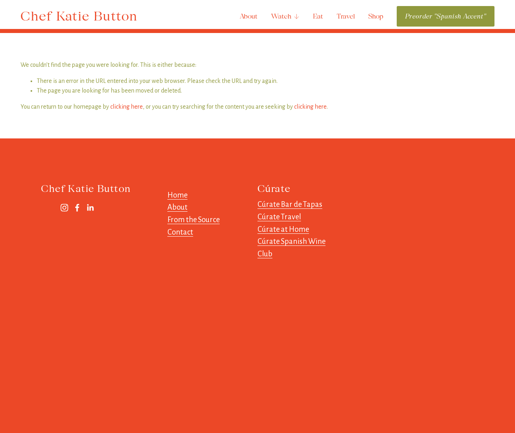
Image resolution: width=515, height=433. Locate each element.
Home (177, 195)
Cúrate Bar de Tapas (290, 204)
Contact (180, 232)
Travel (346, 16)
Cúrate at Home (283, 229)
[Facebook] (77, 208)
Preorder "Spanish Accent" (445, 16)
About (249, 16)
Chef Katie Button (79, 16)
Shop (375, 16)
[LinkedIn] (90, 208)
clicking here (126, 106)
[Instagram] (64, 208)
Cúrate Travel (279, 217)
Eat (318, 16)
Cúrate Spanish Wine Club (291, 247)
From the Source (193, 220)
